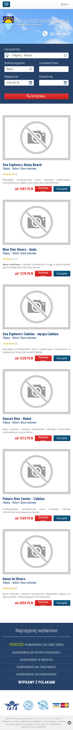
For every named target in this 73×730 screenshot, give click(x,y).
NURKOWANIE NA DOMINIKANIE (36, 674)
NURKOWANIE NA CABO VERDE (37, 645)
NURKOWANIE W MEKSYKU (36, 660)
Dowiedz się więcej (43, 718)
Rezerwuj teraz (43, 189)
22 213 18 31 (60, 34)
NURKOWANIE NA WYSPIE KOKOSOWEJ (36, 652)
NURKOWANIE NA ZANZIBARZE (36, 667)
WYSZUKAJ (38, 96)
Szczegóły (62, 188)
